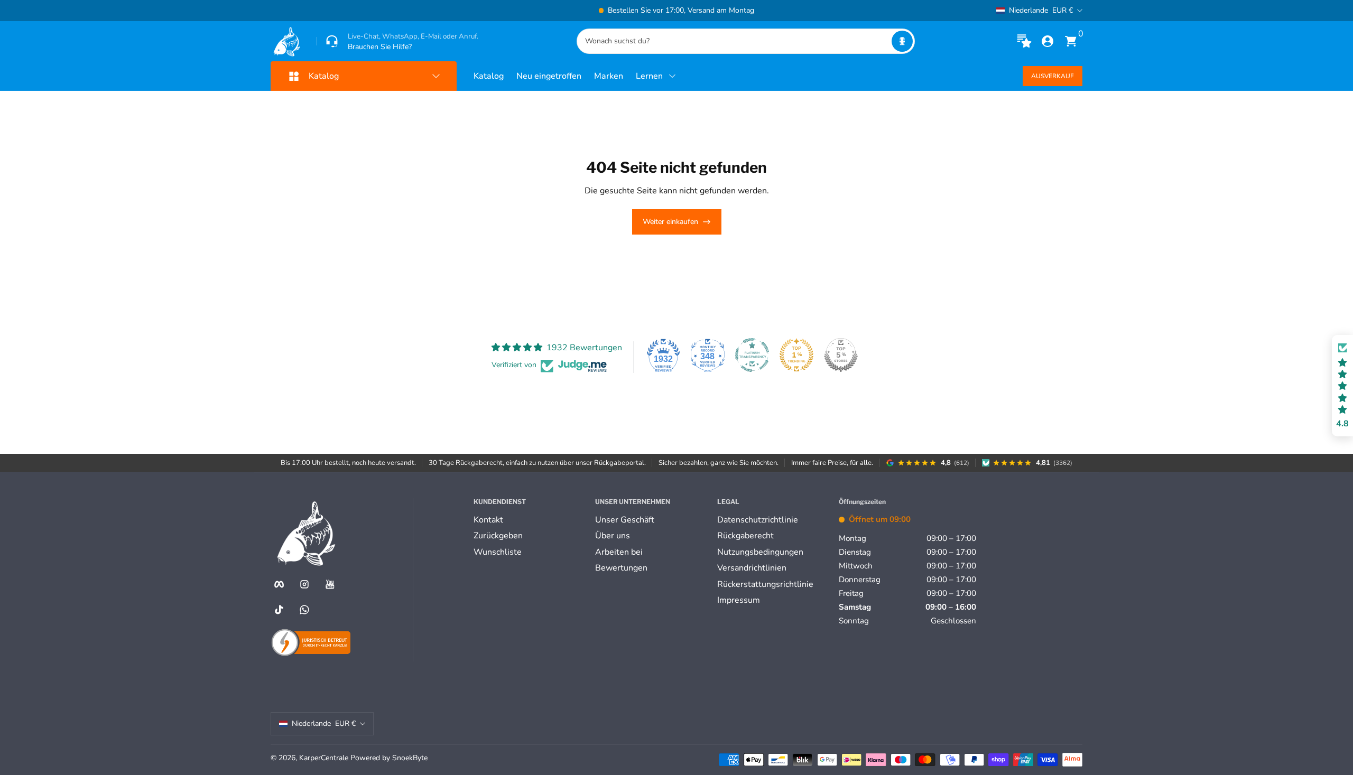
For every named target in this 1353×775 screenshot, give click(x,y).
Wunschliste (498, 552)
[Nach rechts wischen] (837, 10)
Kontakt (488, 520)
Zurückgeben (498, 535)
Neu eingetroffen (548, 76)
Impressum (738, 600)
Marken (608, 76)
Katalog (489, 76)
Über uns (612, 535)
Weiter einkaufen (670, 222)
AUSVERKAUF (1052, 76)
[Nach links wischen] (515, 10)
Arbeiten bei (619, 552)
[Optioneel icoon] (1024, 41)
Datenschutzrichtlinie (757, 520)
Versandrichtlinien (751, 568)
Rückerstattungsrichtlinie (765, 584)
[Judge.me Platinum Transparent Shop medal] (752, 355)
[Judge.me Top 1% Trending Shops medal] (796, 355)
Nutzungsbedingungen (760, 552)
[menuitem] (530, 520)
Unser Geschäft (624, 520)
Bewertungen (621, 568)
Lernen (649, 76)
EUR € (1041, 10)
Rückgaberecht (745, 535)
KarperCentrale (323, 758)
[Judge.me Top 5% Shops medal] (841, 355)
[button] (902, 41)
